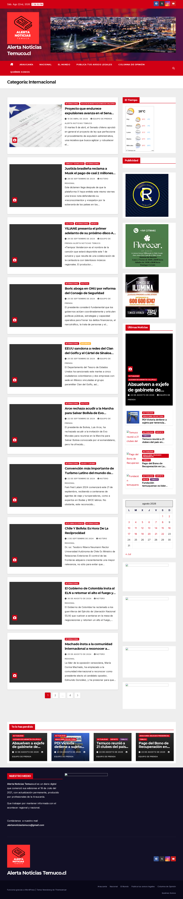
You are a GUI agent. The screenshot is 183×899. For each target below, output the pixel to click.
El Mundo (64, 64)
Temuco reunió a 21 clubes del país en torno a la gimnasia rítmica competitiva (153, 443)
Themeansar (61, 890)
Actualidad (134, 376)
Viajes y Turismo (88, 463)
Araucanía (26, 64)
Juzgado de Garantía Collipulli (142, 380)
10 (129, 528)
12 (142, 528)
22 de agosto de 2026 (143, 395)
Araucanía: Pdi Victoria (153, 416)
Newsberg (47, 890)
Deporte (159, 432)
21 (156, 533)
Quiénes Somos (20, 72)
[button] (173, 68)
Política (84, 283)
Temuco (146, 436)
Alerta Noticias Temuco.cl (36, 873)
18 (136, 533)
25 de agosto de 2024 (79, 654)
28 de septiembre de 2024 (81, 179)
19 (142, 533)
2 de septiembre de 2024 (80, 538)
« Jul (128, 554)
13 (149, 528)
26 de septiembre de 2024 (81, 239)
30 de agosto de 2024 (79, 598)
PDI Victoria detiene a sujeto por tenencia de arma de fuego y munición (154, 424)
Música (94, 223)
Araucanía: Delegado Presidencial (152, 455)
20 (149, 533)
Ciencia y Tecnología (75, 163)
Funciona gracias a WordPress (21, 890)
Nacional (45, 64)
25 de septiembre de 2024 (81, 299)
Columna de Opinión (131, 64)
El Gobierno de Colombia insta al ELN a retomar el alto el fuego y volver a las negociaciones (90, 592)
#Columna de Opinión (74, 523)
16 (169, 528)
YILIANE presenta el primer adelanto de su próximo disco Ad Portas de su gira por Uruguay (90, 233)
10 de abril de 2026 (77, 119)
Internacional (72, 104)
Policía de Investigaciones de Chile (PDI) (98, 104)
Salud (145, 479)
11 (136, 528)
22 (162, 533)
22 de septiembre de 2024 (81, 419)
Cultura (69, 223)
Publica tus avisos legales (94, 64)
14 (156, 528)
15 (163, 528)
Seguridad (85, 343)
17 (129, 533)
